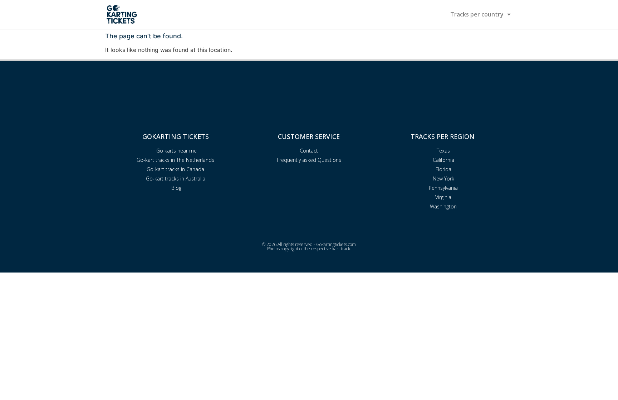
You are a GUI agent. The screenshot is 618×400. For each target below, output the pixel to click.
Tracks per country (477, 14)
